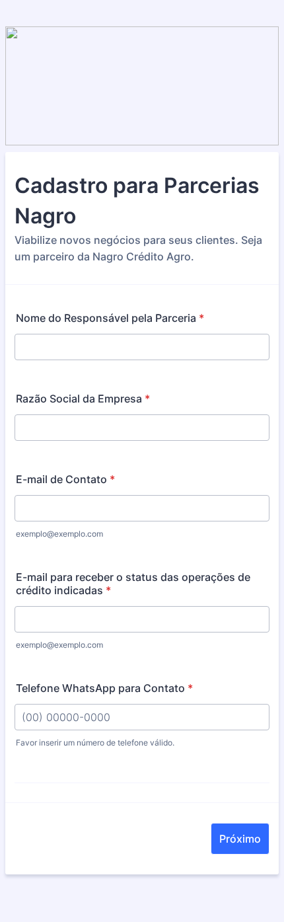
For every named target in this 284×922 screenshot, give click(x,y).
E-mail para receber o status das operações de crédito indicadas (133, 583)
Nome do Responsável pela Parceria (110, 318)
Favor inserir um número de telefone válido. (95, 743)
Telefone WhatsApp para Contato (104, 688)
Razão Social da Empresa (83, 398)
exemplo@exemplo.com (59, 534)
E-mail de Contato (65, 479)
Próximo (240, 838)
